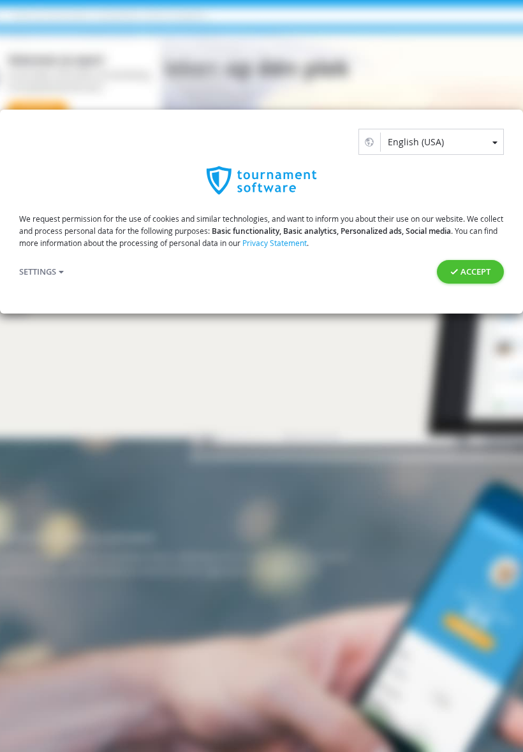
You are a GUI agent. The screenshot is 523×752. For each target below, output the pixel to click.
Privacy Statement (274, 243)
